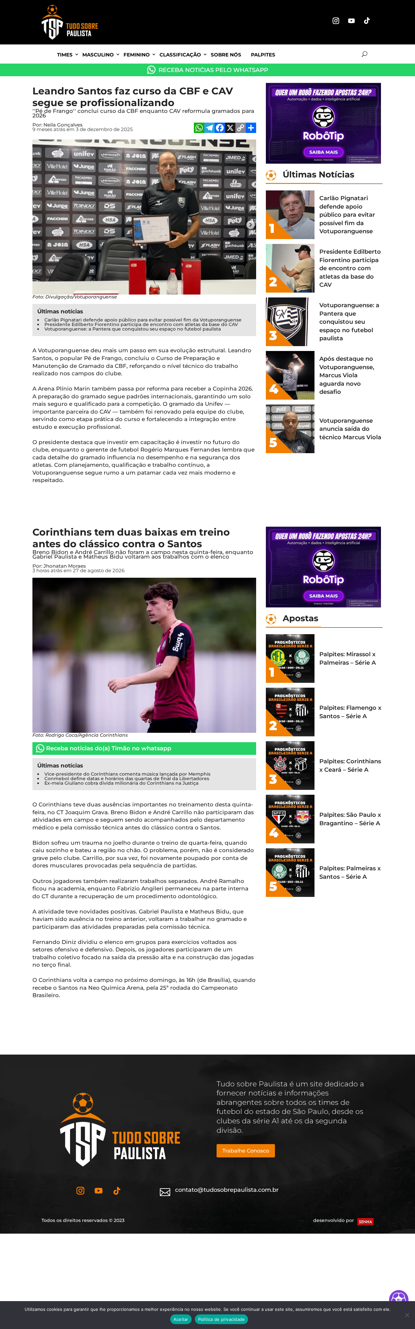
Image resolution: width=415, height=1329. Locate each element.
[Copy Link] (240, 129)
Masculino (98, 55)
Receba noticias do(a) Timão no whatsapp (108, 748)
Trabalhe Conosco (245, 1151)
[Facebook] (220, 129)
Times (65, 55)
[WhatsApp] (199, 129)
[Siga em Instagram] (335, 20)
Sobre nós (226, 55)
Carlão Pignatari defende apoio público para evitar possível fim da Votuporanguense (143, 320)
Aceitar (180, 1319)
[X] (230, 129)
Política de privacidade (221, 1319)
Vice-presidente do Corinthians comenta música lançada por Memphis (127, 774)
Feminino (137, 55)
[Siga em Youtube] (351, 20)
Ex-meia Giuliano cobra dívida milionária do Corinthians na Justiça (121, 783)
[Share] (251, 129)
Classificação (180, 55)
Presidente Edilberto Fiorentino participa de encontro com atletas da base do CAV (141, 324)
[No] (407, 1315)
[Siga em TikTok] (367, 20)
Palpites (263, 55)
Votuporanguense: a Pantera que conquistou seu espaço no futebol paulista (132, 329)
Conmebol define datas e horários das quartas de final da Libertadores (126, 778)
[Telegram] (209, 129)
